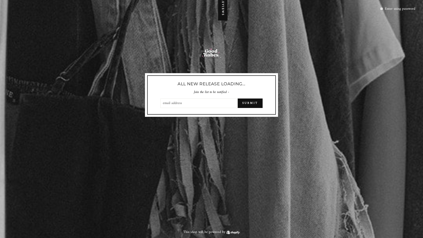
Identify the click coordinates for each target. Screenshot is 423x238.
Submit (250, 103)
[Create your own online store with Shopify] (233, 232)
